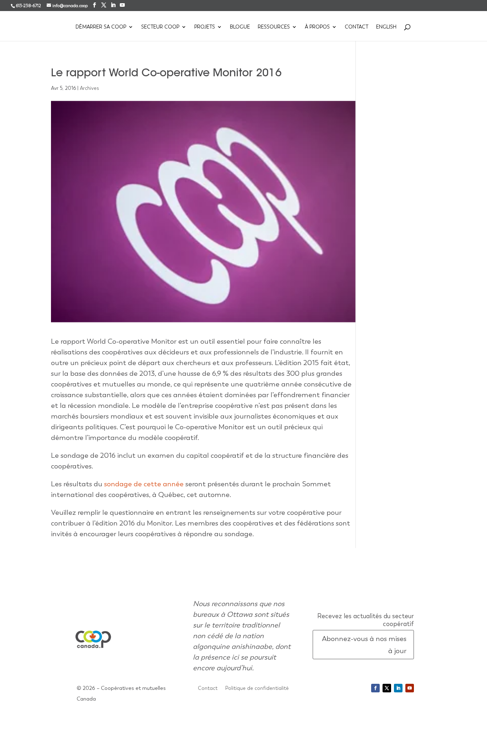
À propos (317, 27)
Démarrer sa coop (101, 27)
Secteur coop (160, 27)
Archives (89, 88)
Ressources (274, 27)
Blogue (240, 27)
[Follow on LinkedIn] (398, 688)
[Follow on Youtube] (409, 688)
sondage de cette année (144, 483)
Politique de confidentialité (257, 688)
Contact (356, 27)
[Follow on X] (387, 688)
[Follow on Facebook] (375, 688)
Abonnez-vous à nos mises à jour (364, 644)
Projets (204, 27)
